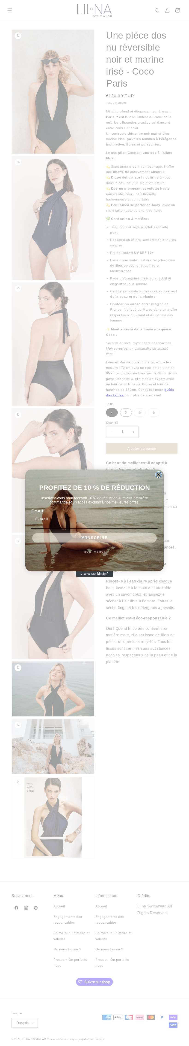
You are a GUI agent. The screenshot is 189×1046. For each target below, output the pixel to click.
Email (37, 511)
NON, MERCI (94, 551)
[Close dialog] (158, 474)
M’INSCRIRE (94, 538)
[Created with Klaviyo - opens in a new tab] (94, 574)
